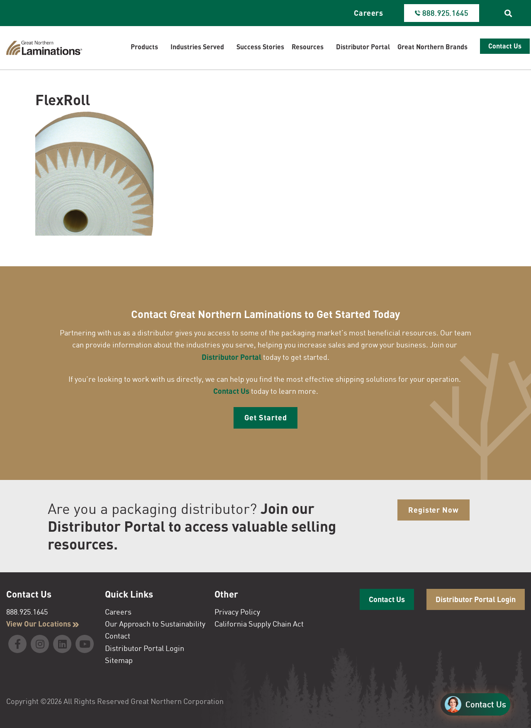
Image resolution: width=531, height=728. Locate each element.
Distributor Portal (231, 357)
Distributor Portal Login (144, 648)
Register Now (433, 509)
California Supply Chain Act (259, 623)
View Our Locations (39, 623)
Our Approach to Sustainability (155, 623)
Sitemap (119, 660)
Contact (117, 635)
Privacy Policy (237, 611)
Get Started (265, 417)
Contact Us (231, 390)
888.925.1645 (27, 611)
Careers (368, 12)
